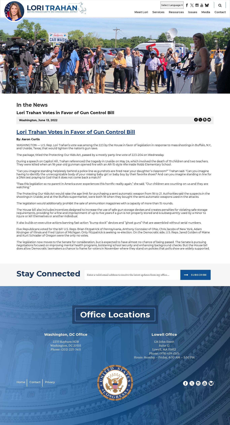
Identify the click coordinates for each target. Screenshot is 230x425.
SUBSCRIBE (198, 274)
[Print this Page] (205, 120)
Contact (220, 12)
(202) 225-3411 (71, 349)
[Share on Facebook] (196, 120)
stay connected (48, 274)
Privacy (50, 382)
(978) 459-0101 (169, 353)
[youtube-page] (201, 6)
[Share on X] (200, 120)
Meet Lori (141, 12)
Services (158, 12)
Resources (176, 12)
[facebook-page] (187, 6)
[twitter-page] (192, 6)
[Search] (220, 5)
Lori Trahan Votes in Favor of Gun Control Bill (76, 132)
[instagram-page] (197, 6)
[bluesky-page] (207, 6)
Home (21, 382)
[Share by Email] (209, 120)
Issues (192, 12)
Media (206, 12)
